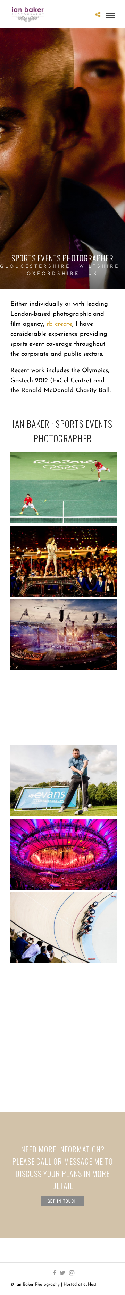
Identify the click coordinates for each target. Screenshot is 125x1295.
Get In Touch (62, 1201)
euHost (90, 1284)
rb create (59, 324)
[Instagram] (71, 1273)
